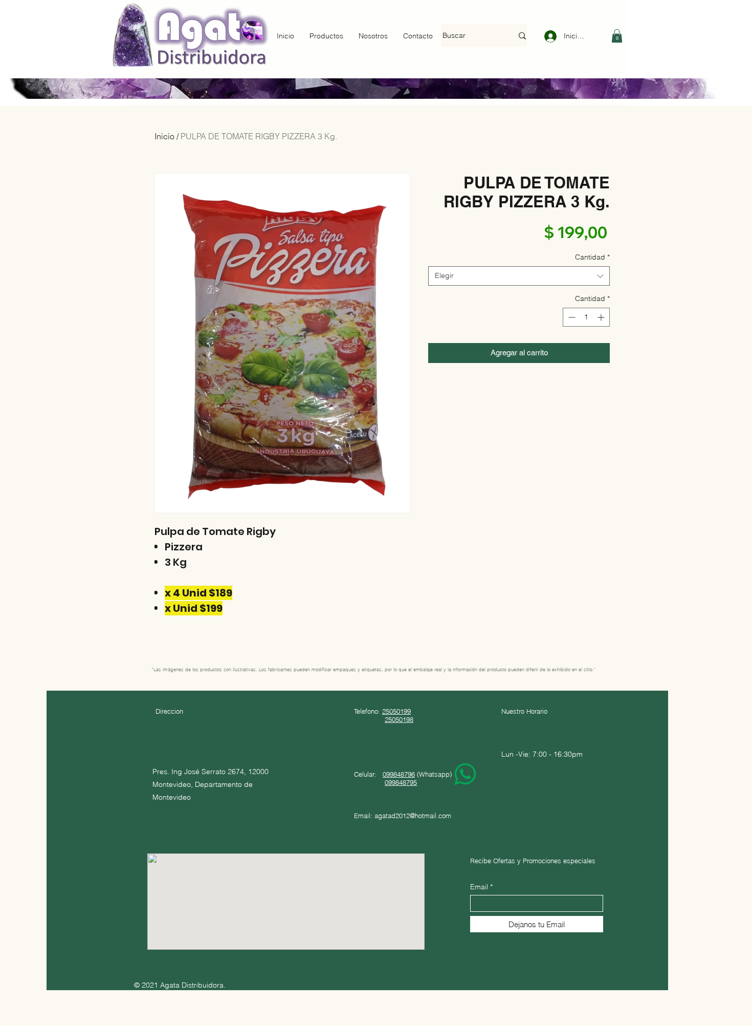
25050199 (396, 711)
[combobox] (519, 276)
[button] (617, 35)
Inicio (164, 136)
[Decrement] (570, 317)
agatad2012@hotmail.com (412, 815)
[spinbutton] (586, 317)
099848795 (401, 782)
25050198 (399, 719)
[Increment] (601, 317)
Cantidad (592, 257)
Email (479, 886)
